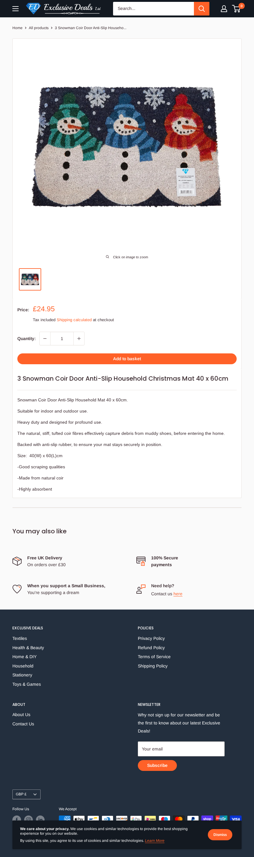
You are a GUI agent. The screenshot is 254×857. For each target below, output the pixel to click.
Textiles (19, 638)
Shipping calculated (74, 319)
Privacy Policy (151, 638)
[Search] (201, 8)
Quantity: (26, 338)
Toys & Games (26, 684)
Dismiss (220, 835)
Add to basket (127, 358)
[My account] (224, 8)
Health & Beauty (28, 647)
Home (17, 28)
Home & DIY (24, 656)
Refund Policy (151, 647)
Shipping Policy (153, 665)
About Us (21, 714)
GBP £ (21, 794)
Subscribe (157, 765)
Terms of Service (154, 656)
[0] (236, 8)
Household (22, 665)
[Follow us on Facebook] (16, 819)
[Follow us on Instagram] (28, 819)
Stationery (22, 674)
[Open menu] (15, 8)
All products (39, 28)
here (177, 593)
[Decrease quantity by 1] (45, 338)
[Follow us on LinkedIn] (40, 819)
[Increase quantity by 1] (79, 338)
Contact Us (23, 723)
